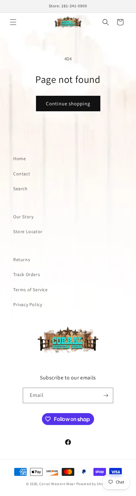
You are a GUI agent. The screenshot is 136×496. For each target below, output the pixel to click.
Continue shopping (68, 103)
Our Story (23, 217)
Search (20, 189)
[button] (13, 22)
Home (19, 158)
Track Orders (26, 274)
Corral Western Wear (57, 483)
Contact (21, 174)
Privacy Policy (27, 304)
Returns (21, 260)
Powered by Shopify (93, 483)
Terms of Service (30, 290)
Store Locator (28, 231)
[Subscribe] (105, 395)
